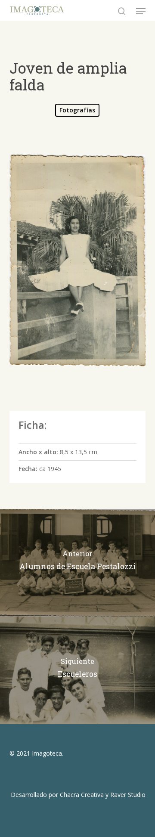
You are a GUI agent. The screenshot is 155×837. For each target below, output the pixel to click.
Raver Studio (128, 794)
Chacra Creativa (82, 794)
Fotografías (77, 110)
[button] (141, 11)
